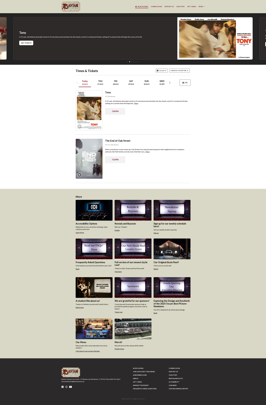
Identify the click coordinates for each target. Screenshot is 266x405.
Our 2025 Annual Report (178, 389)
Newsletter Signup (141, 385)
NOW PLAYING (143, 6)
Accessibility (174, 382)
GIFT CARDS (191, 6)
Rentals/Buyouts (176, 378)
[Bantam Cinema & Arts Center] (71, 6)
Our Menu (173, 385)
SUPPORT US (169, 6)
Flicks (135, 399)
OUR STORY (180, 6)
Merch (135, 378)
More (201, 6)
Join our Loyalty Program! (144, 371)
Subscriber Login (140, 375)
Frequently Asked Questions (144, 389)
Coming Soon (156, 6)
